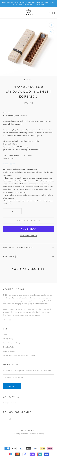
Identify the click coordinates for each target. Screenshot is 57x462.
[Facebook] (4, 319)
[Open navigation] (3, 13)
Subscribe (12, 386)
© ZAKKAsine (28, 430)
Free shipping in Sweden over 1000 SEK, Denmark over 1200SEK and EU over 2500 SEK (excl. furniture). (28, 3)
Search (5, 334)
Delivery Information (18, 247)
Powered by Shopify (37, 433)
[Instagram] (10, 319)
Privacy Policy (8, 338)
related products (9, 163)
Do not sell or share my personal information (19, 355)
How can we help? (10, 402)
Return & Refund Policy (11, 343)
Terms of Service (9, 351)
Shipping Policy (8, 347)
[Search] (49, 13)
